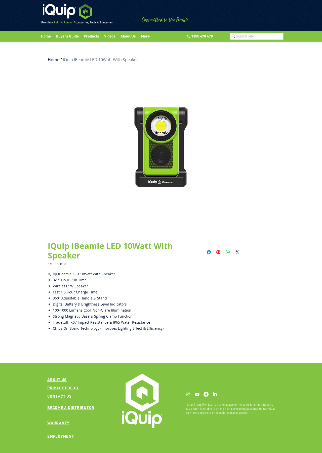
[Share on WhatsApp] (228, 252)
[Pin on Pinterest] (218, 252)
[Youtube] (197, 394)
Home (53, 59)
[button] (110, 36)
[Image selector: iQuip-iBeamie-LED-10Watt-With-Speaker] (158, 222)
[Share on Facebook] (209, 252)
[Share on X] (237, 252)
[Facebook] (206, 394)
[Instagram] (188, 394)
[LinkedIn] (214, 394)
